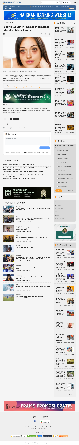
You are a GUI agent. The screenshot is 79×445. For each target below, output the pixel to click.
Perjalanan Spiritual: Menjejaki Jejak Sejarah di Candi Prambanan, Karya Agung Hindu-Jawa (32, 238)
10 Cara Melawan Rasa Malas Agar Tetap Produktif (18, 182)
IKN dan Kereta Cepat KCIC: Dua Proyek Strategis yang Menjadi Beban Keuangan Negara (61, 373)
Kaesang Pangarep (63, 150)
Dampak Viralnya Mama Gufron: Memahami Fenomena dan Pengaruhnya (33, 277)
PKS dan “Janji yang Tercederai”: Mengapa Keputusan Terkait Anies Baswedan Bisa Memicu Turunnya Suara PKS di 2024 (61, 337)
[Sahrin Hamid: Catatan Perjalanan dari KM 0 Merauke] (70, 313)
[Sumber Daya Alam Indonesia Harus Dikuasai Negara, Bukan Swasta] (70, 361)
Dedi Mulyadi (61, 170)
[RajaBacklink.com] (15, 436)
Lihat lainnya (72, 23)
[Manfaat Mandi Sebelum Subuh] (8, 248)
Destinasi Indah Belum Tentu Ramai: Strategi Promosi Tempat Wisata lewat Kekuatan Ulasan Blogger (61, 252)
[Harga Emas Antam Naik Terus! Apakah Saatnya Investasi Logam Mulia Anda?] (70, 127)
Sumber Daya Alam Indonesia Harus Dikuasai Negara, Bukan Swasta (60, 361)
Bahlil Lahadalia (62, 154)
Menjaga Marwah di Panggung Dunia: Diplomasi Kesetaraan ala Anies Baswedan (61, 276)
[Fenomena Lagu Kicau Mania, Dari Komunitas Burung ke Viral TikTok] (70, 66)
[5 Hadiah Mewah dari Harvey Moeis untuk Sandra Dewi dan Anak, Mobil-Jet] (8, 209)
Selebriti (19, 206)
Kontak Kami (44, 428)
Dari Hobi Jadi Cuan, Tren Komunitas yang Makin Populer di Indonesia (60, 54)
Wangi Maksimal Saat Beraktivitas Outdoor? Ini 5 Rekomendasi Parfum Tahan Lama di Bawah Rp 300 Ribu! (26, 168)
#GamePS (57, 212)
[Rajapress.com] (47, 436)
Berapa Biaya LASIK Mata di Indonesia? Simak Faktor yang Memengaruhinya (60, 30)
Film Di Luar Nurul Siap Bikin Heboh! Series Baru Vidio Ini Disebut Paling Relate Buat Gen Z (60, 103)
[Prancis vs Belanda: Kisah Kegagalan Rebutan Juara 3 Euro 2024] (8, 268)
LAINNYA (72, 8)
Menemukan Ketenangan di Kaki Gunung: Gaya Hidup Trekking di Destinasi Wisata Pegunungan (25, 175)
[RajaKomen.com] (31, 436)
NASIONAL (19, 275)
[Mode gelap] (72, 2)
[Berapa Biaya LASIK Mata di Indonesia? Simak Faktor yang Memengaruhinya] (70, 30)
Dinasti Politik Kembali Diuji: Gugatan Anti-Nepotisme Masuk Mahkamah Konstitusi (60, 288)
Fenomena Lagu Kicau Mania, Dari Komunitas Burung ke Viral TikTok (60, 66)
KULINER (34, 7)
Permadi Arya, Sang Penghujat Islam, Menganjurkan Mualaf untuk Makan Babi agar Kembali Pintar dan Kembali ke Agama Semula (61, 325)
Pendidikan (19, 226)
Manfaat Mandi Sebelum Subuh (25, 247)
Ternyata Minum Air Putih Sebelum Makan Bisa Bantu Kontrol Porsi (23, 171)
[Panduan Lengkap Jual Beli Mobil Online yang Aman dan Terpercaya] (70, 115)
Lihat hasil (71, 190)
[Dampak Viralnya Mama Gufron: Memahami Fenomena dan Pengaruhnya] (8, 277)
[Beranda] (75, 2)
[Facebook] (35, 421)
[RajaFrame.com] (24, 436)
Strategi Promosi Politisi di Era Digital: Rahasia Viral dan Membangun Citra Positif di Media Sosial (61, 349)
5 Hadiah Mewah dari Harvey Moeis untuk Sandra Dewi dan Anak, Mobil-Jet (33, 209)
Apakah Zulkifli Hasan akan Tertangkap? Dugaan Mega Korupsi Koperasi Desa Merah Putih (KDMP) (61, 264)
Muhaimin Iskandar (63, 158)
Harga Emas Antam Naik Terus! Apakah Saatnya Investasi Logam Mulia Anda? (60, 127)
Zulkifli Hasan (62, 162)
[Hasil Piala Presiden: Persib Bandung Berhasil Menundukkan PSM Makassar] (8, 297)
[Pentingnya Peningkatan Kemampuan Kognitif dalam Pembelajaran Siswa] (8, 228)
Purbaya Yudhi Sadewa (64, 166)
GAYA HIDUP (28, 7)
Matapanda (22, 128)
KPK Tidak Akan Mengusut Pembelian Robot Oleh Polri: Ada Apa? (60, 386)
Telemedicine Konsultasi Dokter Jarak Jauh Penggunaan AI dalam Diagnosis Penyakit (33, 287)
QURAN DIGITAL (64, 7)
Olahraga (19, 255)
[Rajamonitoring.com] (39, 436)
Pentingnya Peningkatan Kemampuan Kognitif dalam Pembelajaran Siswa (31, 228)
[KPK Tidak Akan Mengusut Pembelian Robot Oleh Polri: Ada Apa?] (70, 386)
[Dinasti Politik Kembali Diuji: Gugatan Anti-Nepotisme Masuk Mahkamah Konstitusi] (70, 288)
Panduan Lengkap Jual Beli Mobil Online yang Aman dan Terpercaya (60, 114)
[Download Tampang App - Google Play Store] (45, 421)
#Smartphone (59, 208)
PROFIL (7, 7)
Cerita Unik (19, 236)
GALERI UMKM (8, 8)
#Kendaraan (58, 205)
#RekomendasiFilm (60, 218)
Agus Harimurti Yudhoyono (65, 178)
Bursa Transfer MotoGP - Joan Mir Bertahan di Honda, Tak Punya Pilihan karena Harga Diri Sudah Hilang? (33, 257)
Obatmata (6, 128)
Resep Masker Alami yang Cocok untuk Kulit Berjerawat (19, 178)
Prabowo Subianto (63, 182)
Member (66, 2)
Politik (18, 216)
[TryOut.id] (63, 436)
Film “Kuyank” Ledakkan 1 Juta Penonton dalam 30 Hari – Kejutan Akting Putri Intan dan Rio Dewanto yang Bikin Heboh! (60, 78)
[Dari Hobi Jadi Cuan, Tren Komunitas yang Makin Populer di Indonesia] (70, 54)
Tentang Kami (27, 427)
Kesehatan (19, 245)
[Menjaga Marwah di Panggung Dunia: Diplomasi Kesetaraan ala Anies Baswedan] (70, 276)
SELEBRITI (40, 7)
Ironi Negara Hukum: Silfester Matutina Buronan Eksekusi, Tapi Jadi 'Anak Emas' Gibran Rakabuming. (61, 301)
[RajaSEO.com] (55, 436)
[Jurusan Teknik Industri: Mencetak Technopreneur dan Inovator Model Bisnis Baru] (70, 91)
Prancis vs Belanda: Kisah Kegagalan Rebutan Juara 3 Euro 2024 (33, 267)
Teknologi (19, 285)
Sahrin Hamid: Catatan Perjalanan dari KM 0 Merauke (60, 312)
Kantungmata (14, 128)
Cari (58, 2)
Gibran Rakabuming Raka (65, 174)
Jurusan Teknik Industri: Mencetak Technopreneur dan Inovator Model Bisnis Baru (60, 91)
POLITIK (46, 7)
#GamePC (57, 215)
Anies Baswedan (62, 186)
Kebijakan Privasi (35, 428)
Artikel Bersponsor (36, 427)
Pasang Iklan (45, 427)
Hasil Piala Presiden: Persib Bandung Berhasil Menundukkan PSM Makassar (29, 297)
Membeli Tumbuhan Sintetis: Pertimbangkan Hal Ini (18, 164)
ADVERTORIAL (13, 7)
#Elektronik (58, 202)
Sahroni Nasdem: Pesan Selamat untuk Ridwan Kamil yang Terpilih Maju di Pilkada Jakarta (33, 218)
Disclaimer (52, 427)
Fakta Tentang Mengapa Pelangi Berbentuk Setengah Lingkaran (24, 87)
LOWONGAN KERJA (54, 7)
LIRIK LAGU (21, 7)
